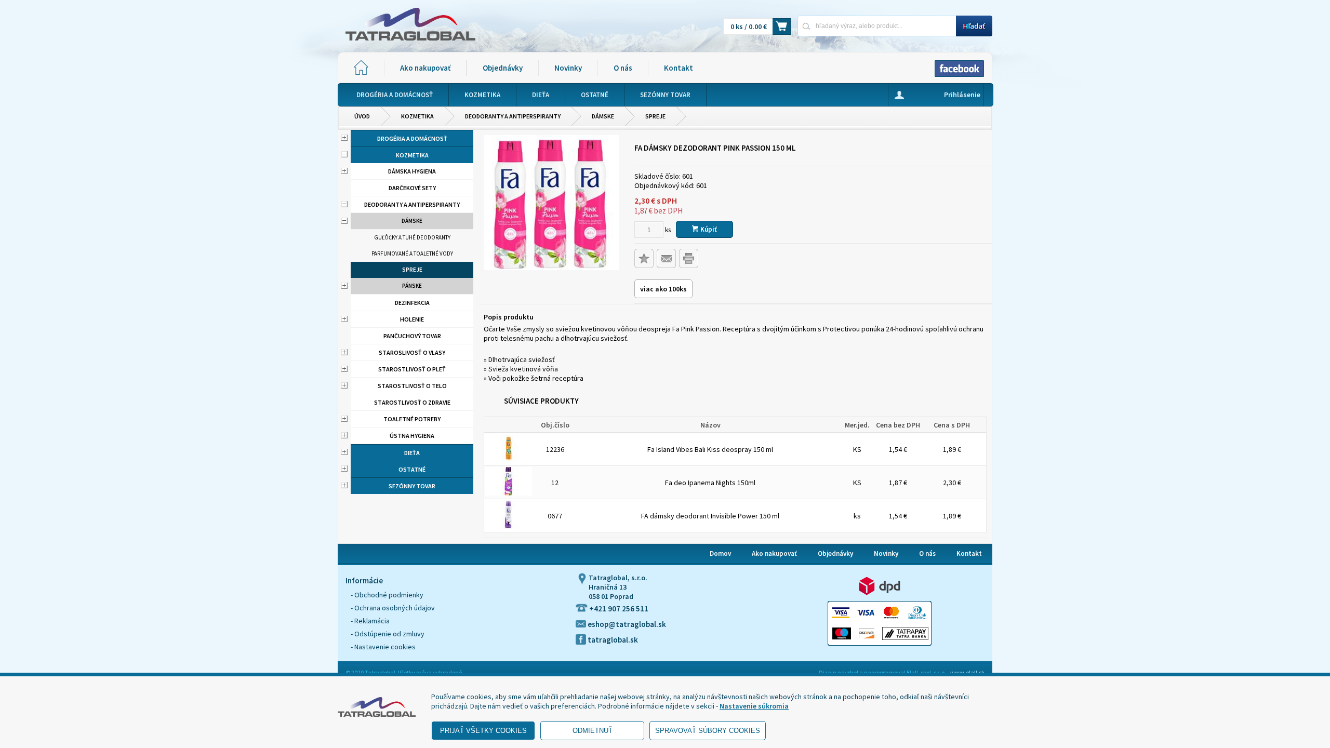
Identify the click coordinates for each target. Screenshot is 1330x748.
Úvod (362, 116)
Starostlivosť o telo (412, 386)
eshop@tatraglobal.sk (626, 624)
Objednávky (503, 68)
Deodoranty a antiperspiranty (513, 116)
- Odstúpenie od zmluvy (387, 633)
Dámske (603, 116)
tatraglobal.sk (612, 640)
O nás (623, 68)
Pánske (412, 285)
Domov (720, 553)
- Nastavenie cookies (383, 646)
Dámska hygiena (412, 171)
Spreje (655, 116)
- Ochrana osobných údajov (393, 607)
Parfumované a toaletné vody (412, 253)
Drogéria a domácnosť (412, 138)
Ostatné (411, 469)
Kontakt (678, 68)
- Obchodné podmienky (387, 594)
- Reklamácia (370, 620)
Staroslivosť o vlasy (412, 352)
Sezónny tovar (412, 486)
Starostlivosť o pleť (412, 369)
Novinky (568, 68)
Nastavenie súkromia (754, 706)
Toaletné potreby (412, 419)
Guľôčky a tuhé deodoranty (412, 237)
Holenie (412, 319)
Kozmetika (417, 116)
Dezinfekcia (412, 302)
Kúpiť (708, 229)
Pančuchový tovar (412, 336)
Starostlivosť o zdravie (412, 402)
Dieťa (412, 453)
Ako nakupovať (425, 68)
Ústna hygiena (412, 435)
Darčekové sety (412, 188)
